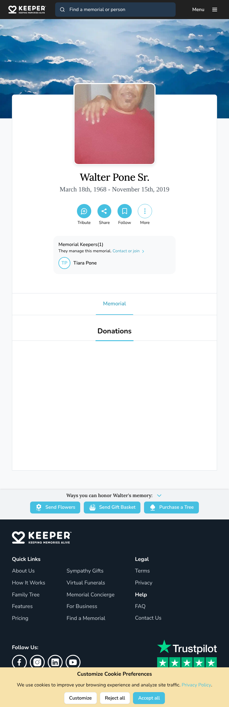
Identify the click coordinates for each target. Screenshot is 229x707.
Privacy (143, 583)
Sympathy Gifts (84, 571)
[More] (145, 211)
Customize (80, 698)
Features (22, 606)
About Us (23, 571)
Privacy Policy (196, 685)
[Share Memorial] (104, 211)
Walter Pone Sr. (114, 177)
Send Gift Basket (117, 507)
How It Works (28, 583)
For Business (81, 606)
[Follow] (124, 211)
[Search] (62, 9)
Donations (115, 331)
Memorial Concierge (90, 594)
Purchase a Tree (176, 507)
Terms (142, 571)
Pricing (20, 618)
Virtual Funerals (85, 583)
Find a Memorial (85, 618)
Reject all (115, 698)
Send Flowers (60, 507)
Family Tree (26, 594)
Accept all (149, 698)
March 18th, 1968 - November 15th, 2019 (114, 189)
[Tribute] (84, 211)
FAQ (140, 606)
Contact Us (148, 618)
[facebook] (19, 662)
